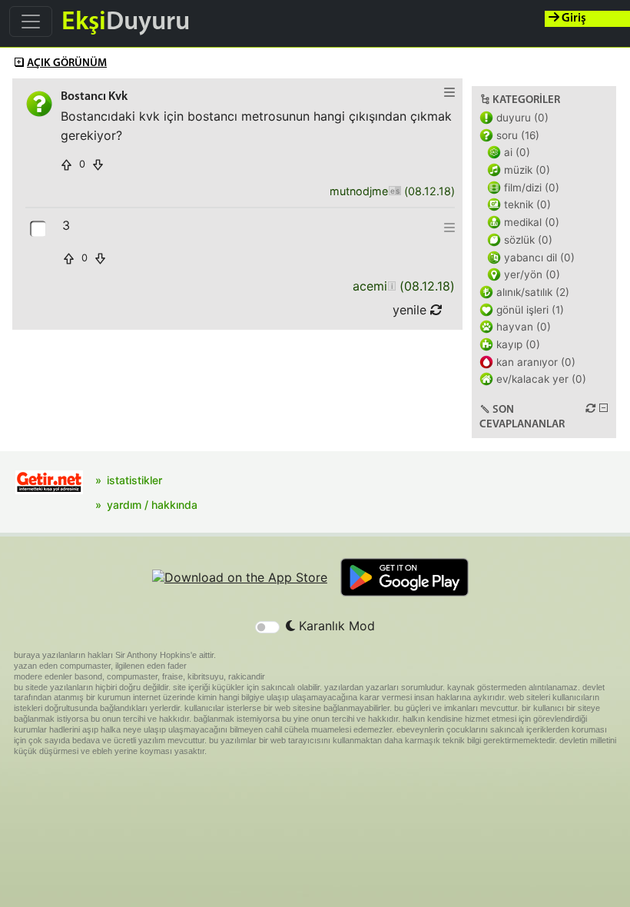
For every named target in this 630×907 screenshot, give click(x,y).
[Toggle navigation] (30, 21)
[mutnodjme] (394, 191)
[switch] (267, 627)
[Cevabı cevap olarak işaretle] (39, 227)
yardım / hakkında (152, 504)
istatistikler (134, 480)
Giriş (572, 18)
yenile (411, 309)
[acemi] (391, 286)
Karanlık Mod (335, 625)
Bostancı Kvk (94, 97)
